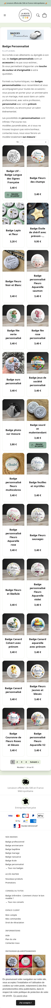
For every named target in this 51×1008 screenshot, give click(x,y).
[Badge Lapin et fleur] (13, 213)
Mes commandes (13, 918)
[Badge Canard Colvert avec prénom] (13, 624)
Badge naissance (13, 856)
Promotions (10, 882)
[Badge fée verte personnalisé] (13, 315)
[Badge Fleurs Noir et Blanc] (13, 261)
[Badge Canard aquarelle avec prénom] (38, 624)
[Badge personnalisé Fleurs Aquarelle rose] (13, 515)
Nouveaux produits (14, 879)
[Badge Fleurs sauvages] (38, 515)
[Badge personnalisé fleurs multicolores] (13, 464)
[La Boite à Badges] (25, 15)
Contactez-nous (12, 943)
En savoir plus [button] (20, 996)
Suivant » (34, 762)
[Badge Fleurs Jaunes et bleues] (38, 671)
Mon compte (11, 915)
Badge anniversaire (14, 845)
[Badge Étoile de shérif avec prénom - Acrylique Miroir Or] (38, 213)
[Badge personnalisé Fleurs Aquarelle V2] (38, 719)
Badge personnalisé (14, 864)
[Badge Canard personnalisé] (13, 671)
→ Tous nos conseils (14, 902)
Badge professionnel (14, 841)
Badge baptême (12, 849)
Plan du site (10, 939)
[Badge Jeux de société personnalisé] (38, 363)
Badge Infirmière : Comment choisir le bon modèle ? (24, 897)
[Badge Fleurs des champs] (38, 156)
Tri (17, 142)
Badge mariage (12, 853)
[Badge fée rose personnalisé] (38, 315)
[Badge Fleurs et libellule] (13, 569)
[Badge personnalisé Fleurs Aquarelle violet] (38, 569)
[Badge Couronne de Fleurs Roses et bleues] (13, 719)
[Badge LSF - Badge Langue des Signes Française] (13, 156)
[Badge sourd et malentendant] (38, 410)
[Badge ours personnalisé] (13, 363)
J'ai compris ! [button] (25, 1003)
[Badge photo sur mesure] (13, 410)
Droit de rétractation (14, 922)
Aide (7, 935)
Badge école (11, 860)
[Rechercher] (38, 15)
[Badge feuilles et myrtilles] (38, 464)
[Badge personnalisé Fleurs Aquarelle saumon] (38, 261)
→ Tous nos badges (14, 868)
